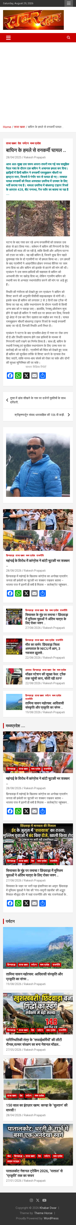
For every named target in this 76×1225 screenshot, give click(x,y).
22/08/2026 (33, 657)
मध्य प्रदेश (35, 143)
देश (19, 143)
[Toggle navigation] (8, 37)
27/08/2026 (33, 627)
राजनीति (40, 555)
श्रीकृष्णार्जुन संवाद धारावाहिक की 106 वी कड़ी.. (40, 415)
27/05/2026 (13, 1049)
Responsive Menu (68, 3)
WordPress (51, 1218)
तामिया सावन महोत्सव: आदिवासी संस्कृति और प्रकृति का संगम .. (44, 705)
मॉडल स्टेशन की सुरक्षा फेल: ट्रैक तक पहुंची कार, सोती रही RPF (45, 676)
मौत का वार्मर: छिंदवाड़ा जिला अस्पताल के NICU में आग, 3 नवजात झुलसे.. (42, 649)
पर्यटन (25, 143)
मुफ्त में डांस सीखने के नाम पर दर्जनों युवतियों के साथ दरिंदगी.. (38, 400)
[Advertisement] (38, 82)
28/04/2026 (13, 1115)
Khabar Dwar (48, 1208)
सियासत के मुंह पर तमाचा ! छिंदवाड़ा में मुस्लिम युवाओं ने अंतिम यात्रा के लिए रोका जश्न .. (46, 619)
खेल (9, 1156)
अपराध (28, 670)
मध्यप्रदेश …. (15, 725)
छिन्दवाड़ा (10, 555)
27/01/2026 (13, 1180)
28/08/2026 (13, 570)
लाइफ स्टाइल (13, 1161)
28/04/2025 (13, 157)
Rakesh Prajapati (35, 157)
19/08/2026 (33, 712)
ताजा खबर (11, 143)
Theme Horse (43, 1213)
